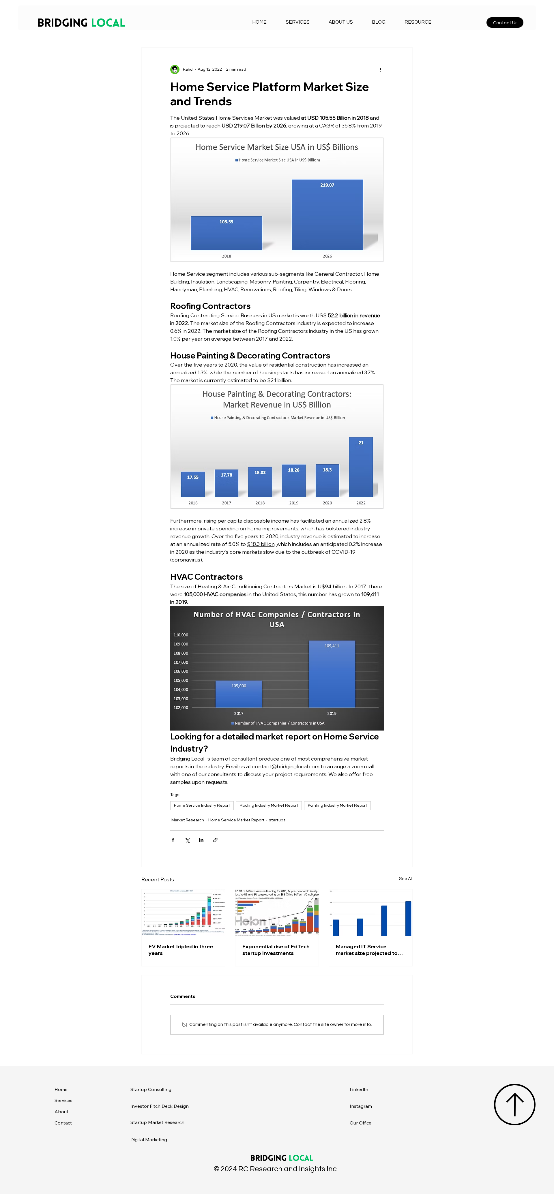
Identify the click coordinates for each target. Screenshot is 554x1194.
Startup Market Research (157, 1122)
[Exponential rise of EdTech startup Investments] (277, 912)
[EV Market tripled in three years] (183, 912)
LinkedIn (359, 1089)
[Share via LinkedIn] (201, 840)
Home (61, 1089)
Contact (63, 1123)
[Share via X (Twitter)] (187, 840)
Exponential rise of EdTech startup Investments (276, 949)
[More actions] (380, 69)
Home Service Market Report (236, 820)
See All (406, 878)
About (61, 1111)
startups (277, 820)
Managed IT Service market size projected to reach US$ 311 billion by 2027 (367, 949)
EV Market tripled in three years (181, 949)
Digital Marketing (148, 1139)
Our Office (360, 1123)
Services (63, 1100)
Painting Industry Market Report (337, 805)
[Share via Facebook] (173, 840)
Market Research (187, 820)
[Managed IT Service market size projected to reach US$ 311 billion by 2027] (370, 912)
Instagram (361, 1106)
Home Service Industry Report (202, 805)
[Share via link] (215, 840)
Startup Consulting (150, 1089)
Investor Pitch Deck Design (159, 1106)
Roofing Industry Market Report (269, 805)
